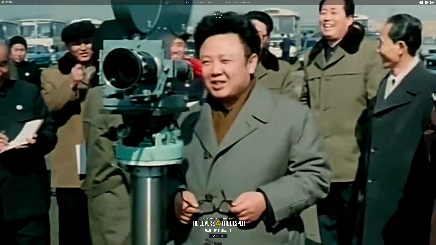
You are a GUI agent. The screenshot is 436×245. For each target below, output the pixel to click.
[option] (218, 15)
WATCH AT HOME (218, 236)
